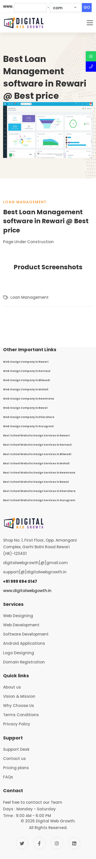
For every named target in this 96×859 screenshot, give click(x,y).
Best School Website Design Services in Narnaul (37, 445)
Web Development (21, 625)
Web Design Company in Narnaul (26, 371)
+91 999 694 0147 (20, 581)
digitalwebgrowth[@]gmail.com (35, 562)
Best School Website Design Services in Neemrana (39, 473)
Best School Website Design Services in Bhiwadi (37, 454)
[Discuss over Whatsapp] (91, 56)
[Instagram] (57, 843)
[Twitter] (22, 843)
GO (86, 7)
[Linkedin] (74, 843)
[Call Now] (91, 66)
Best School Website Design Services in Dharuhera (39, 491)
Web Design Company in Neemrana (28, 399)
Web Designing (18, 615)
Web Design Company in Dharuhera (28, 417)
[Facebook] (39, 843)
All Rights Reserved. (48, 827)
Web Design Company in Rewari (25, 362)
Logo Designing (18, 653)
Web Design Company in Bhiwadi (26, 380)
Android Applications (24, 643)
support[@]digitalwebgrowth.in (35, 572)
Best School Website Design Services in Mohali (36, 463)
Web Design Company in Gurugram (28, 426)
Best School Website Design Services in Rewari (36, 435)
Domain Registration (24, 662)
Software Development (26, 634)
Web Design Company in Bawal (25, 408)
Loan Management (25, 202)
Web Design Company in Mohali (25, 389)
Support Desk (16, 749)
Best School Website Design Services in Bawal (36, 482)
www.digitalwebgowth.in (27, 590)
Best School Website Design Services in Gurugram (39, 500)
